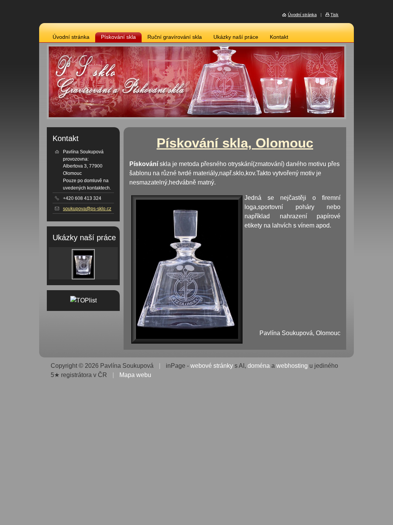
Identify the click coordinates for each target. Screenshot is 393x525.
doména (259, 365)
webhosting (292, 365)
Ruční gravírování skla (174, 37)
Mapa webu (135, 375)
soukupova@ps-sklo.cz (87, 208)
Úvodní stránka (71, 37)
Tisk (334, 14)
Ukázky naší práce (235, 37)
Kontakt (279, 37)
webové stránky (211, 365)
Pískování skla (118, 37)
